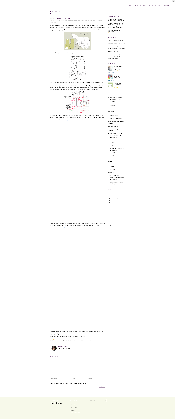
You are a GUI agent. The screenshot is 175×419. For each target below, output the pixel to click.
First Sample (121, 204)
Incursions (112, 166)
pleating (120, 218)
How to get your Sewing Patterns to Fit (116, 43)
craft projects (111, 192)
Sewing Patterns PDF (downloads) (115, 133)
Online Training (111, 111)
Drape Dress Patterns (79, 340)
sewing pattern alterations (114, 223)
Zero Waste (117, 227)
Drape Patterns (111, 202)
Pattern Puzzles (84, 20)
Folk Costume (118, 208)
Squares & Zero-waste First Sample (115, 40)
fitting (118, 206)
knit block (117, 212)
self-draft (115, 219)
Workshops (112, 169)
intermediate (89, 340)
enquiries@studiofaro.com (115, 33)
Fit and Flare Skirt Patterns (113, 51)
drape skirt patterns (112, 204)
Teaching (110, 161)
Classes (111, 164)
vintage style (111, 227)
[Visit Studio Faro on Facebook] (56, 403)
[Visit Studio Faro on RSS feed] (52, 403)
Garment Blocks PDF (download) (115, 97)
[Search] (173, 1)
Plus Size (110, 219)
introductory (117, 210)
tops (113, 158)
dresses (113, 139)
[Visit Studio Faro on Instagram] (54, 403)
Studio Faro (92, 20)
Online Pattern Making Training (116, 118)
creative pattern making (59, 340)
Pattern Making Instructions (74, 20)
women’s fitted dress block (73, 82)
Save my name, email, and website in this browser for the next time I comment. (68, 383)
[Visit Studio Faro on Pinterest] (58, 403)
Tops (113, 145)
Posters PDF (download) (113, 126)
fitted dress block (112, 206)
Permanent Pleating (112, 218)
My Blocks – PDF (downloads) (114, 109)
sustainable (119, 225)
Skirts (113, 142)
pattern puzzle (120, 216)
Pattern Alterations (112, 216)
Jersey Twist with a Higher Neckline (115, 45)
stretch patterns (111, 225)
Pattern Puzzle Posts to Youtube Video (116, 48)
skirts (113, 155)
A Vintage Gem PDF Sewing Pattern (115, 54)
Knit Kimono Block (112, 214)
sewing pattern (111, 221)
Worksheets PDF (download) (114, 175)
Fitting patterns (111, 208)
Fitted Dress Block (63, 20)
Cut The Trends (70, 340)
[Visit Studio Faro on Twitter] (61, 403)
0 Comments (99, 20)
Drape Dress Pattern (113, 198)
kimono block (111, 212)
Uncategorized (111, 172)
